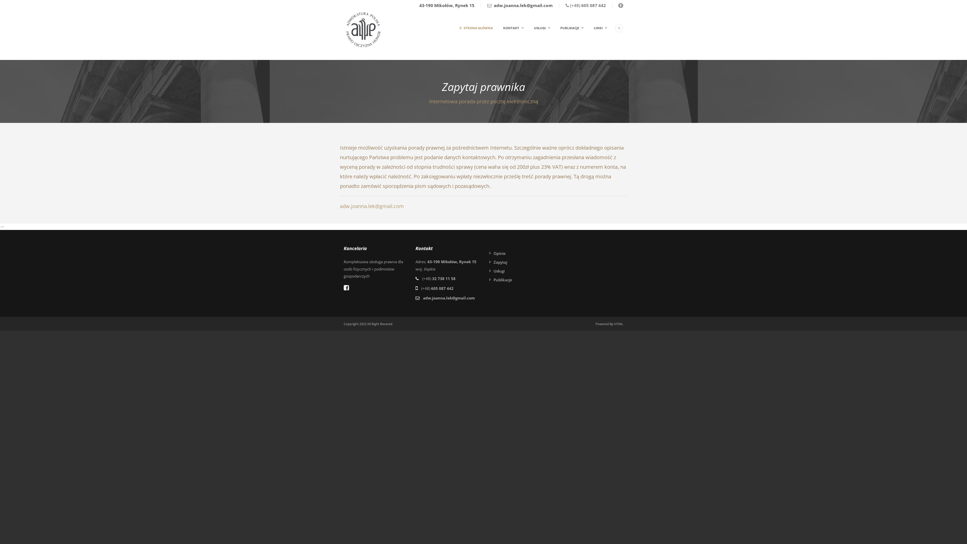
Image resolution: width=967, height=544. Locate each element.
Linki (598, 28)
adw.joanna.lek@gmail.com (372, 206)
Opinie (500, 253)
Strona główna (478, 28)
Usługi (540, 28)
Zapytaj (500, 262)
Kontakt (511, 28)
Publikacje (569, 28)
